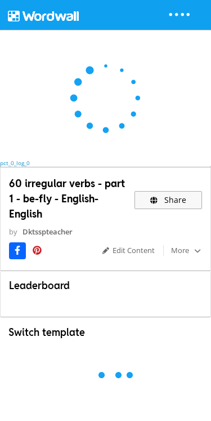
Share (174, 199)
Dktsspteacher (48, 232)
